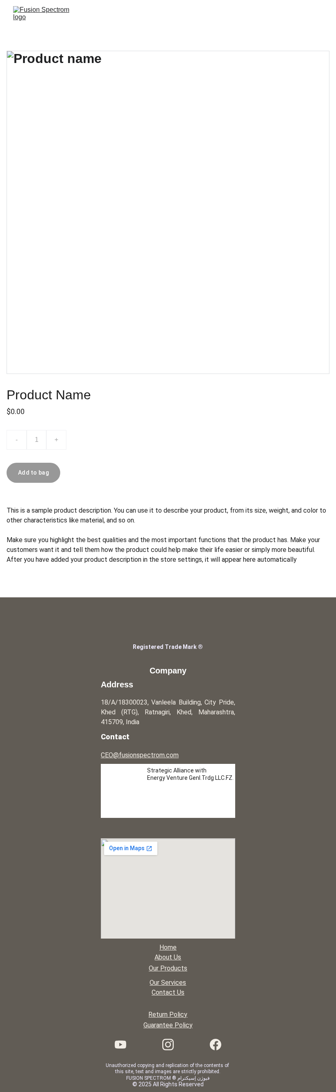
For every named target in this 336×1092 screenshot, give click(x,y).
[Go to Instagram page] (172, 1044)
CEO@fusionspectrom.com (140, 755)
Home (168, 947)
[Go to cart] (298, 14)
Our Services (168, 982)
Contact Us (168, 992)
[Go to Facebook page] (215, 1044)
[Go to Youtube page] (124, 1044)
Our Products (168, 968)
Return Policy (167, 1014)
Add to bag (33, 472)
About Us (167, 957)
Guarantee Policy (168, 1025)
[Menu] (318, 14)
